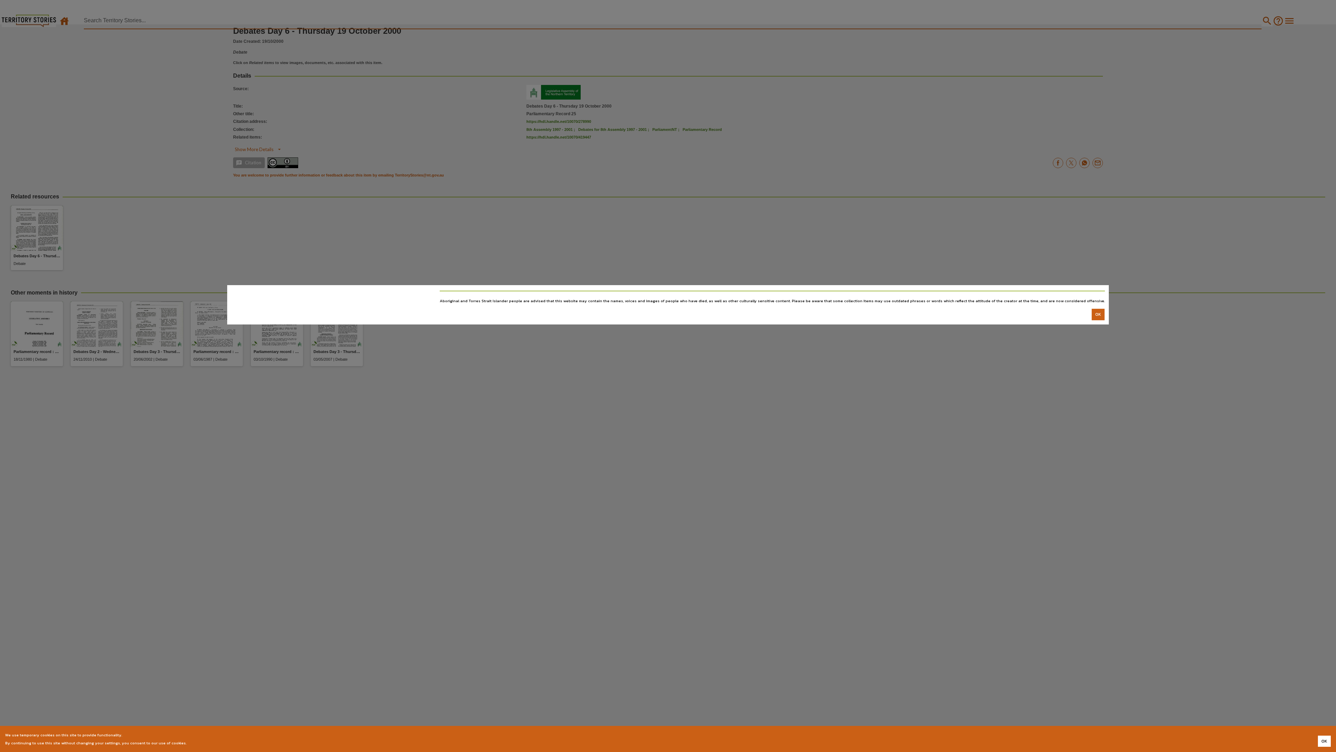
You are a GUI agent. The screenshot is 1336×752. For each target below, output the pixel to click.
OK (1098, 314)
